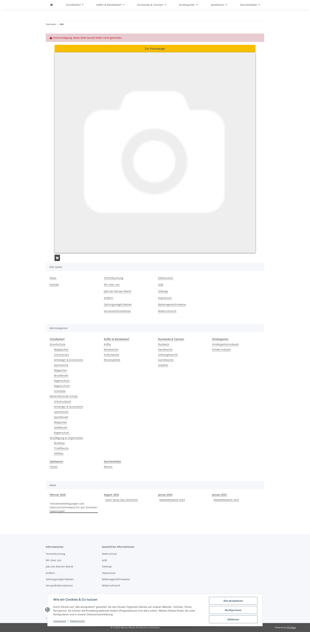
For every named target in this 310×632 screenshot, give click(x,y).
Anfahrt (108, 298)
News (53, 278)
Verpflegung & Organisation (66, 437)
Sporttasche (61, 365)
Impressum (59, 621)
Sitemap (163, 291)
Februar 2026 (58, 494)
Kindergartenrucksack (225, 344)
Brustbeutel (61, 375)
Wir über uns (112, 284)
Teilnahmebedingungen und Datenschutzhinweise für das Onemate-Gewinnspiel (74, 507)
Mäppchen (60, 370)
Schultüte (59, 391)
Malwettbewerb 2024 (172, 500)
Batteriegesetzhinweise (172, 304)
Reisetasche (111, 349)
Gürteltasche (165, 360)
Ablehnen (233, 619)
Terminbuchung (113, 278)
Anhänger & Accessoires (68, 360)
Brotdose (59, 443)
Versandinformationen (117, 311)
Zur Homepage (155, 49)
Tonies (54, 466)
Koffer (107, 344)
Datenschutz (77, 621)
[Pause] (57, 258)
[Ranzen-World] (51, 4)
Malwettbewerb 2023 (226, 500)
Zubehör (163, 365)
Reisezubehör (112, 360)
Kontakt (54, 284)
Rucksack (163, 344)
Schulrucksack (62, 401)
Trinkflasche (61, 448)
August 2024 (111, 494)
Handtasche (165, 349)
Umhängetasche (168, 354)
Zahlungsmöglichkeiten (118, 304)
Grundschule (57, 344)
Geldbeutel (60, 427)
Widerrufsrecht (167, 311)
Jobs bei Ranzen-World (117, 291)
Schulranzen (61, 354)
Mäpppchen (61, 349)
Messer (108, 466)
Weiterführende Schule (64, 396)
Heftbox (58, 453)
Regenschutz (61, 380)
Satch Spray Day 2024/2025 (121, 500)
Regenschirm (62, 386)
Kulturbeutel (111, 354)
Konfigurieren (233, 610)
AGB (160, 284)
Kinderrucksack (221, 349)
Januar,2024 (165, 494)
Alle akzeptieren (233, 600)
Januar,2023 (219, 494)
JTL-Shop (291, 627)
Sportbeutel (61, 417)
